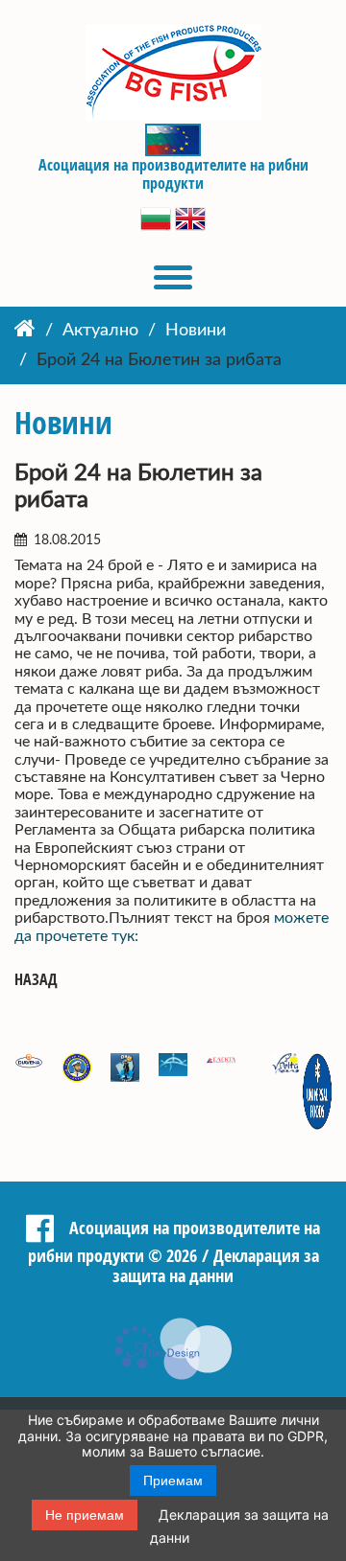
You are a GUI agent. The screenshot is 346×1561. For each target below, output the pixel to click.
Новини (195, 330)
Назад (36, 980)
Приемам (173, 1480)
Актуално (100, 330)
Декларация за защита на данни (215, 1265)
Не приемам (84, 1515)
